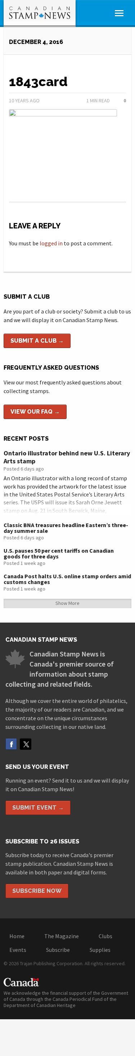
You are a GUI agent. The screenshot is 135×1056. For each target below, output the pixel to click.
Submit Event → (38, 807)
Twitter (25, 744)
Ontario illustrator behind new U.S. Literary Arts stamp (67, 457)
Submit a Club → (37, 340)
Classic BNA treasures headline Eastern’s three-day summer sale (66, 527)
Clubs (105, 936)
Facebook (11, 744)
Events (17, 949)
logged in (51, 243)
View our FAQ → (35, 411)
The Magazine (61, 936)
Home (16, 936)
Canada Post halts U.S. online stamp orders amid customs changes (67, 578)
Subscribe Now (37, 890)
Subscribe (58, 949)
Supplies (100, 949)
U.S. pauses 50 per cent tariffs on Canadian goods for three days (59, 553)
